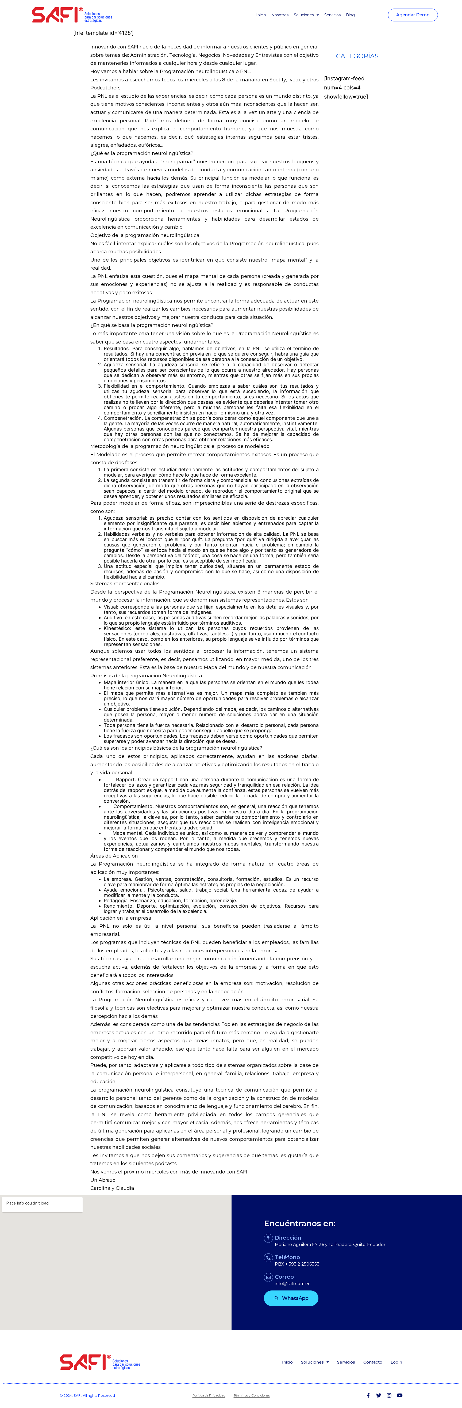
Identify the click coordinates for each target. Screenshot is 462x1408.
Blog (350, 15)
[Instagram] (389, 1395)
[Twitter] (378, 1395)
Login (396, 1362)
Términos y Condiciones (252, 1395)
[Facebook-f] (368, 1395)
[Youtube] (399, 1395)
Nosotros (279, 15)
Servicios (332, 15)
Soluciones (304, 15)
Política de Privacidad (208, 1395)
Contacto (372, 1362)
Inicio (261, 15)
